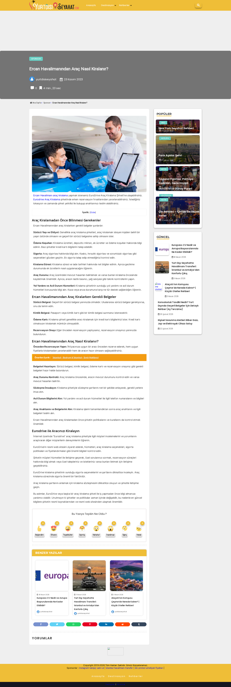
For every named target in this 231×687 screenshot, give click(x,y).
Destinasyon (107, 5)
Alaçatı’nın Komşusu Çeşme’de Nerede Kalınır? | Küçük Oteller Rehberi (125, 602)
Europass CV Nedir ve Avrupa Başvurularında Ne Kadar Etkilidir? (52, 602)
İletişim (110, 684)
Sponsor (36, 59)
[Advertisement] (115, 30)
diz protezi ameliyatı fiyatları (149, 668)
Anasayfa (91, 5)
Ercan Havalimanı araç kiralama (50, 195)
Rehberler (124, 5)
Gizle (92, 212)
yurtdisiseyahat (46, 611)
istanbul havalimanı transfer (119, 668)
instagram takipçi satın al (91, 668)
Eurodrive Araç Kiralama (46, 199)
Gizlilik (121, 684)
